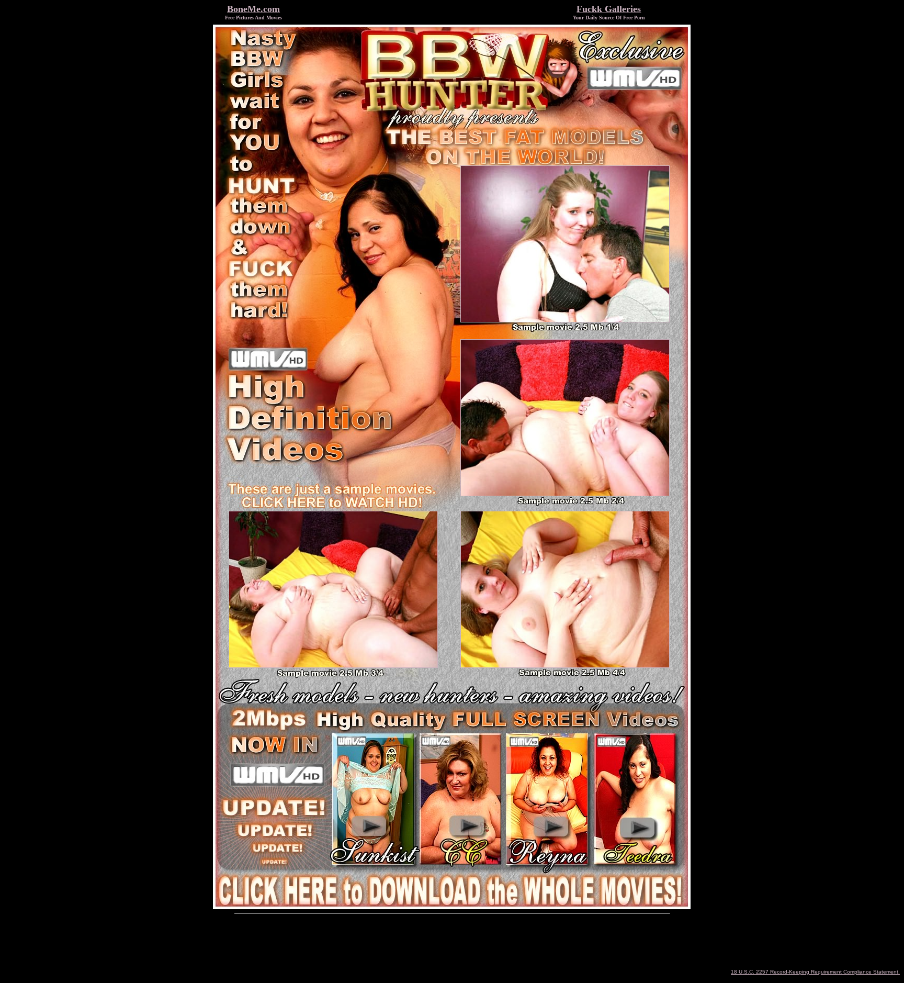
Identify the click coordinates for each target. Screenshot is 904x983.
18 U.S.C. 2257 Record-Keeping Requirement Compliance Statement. (815, 972)
